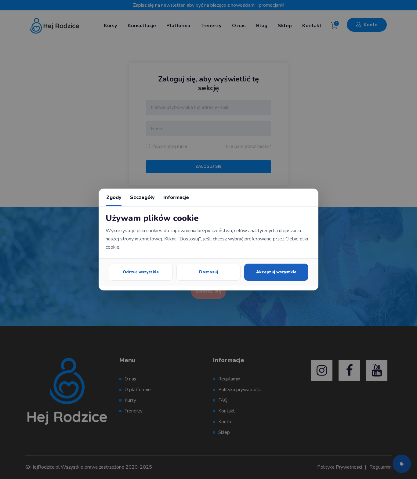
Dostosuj (208, 272)
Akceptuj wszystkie (276, 272)
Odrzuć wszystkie (141, 272)
